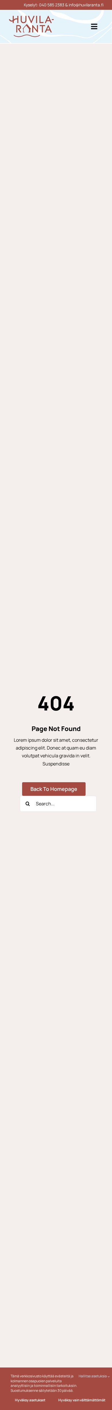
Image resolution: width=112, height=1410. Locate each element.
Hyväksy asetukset (30, 1400)
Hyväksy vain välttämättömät (81, 1400)
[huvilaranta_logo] (31, 18)
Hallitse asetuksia (93, 1376)
